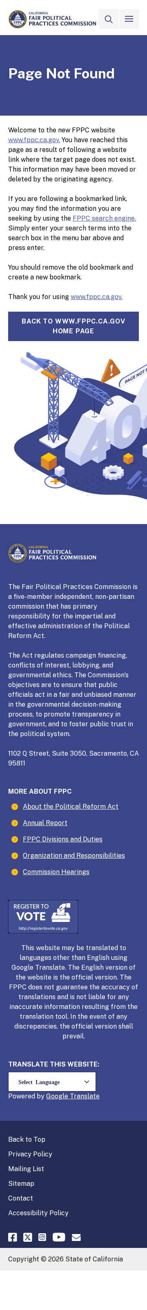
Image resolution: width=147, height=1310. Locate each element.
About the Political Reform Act (70, 806)
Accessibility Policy (38, 1213)
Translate (85, 1096)
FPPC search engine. (104, 218)
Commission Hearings (56, 872)
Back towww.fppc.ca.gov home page (73, 326)
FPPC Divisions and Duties (62, 839)
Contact (20, 1198)
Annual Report (45, 823)
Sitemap (21, 1183)
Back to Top (26, 1139)
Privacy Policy (30, 1154)
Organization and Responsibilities (74, 855)
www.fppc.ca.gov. (34, 140)
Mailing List (26, 1169)
